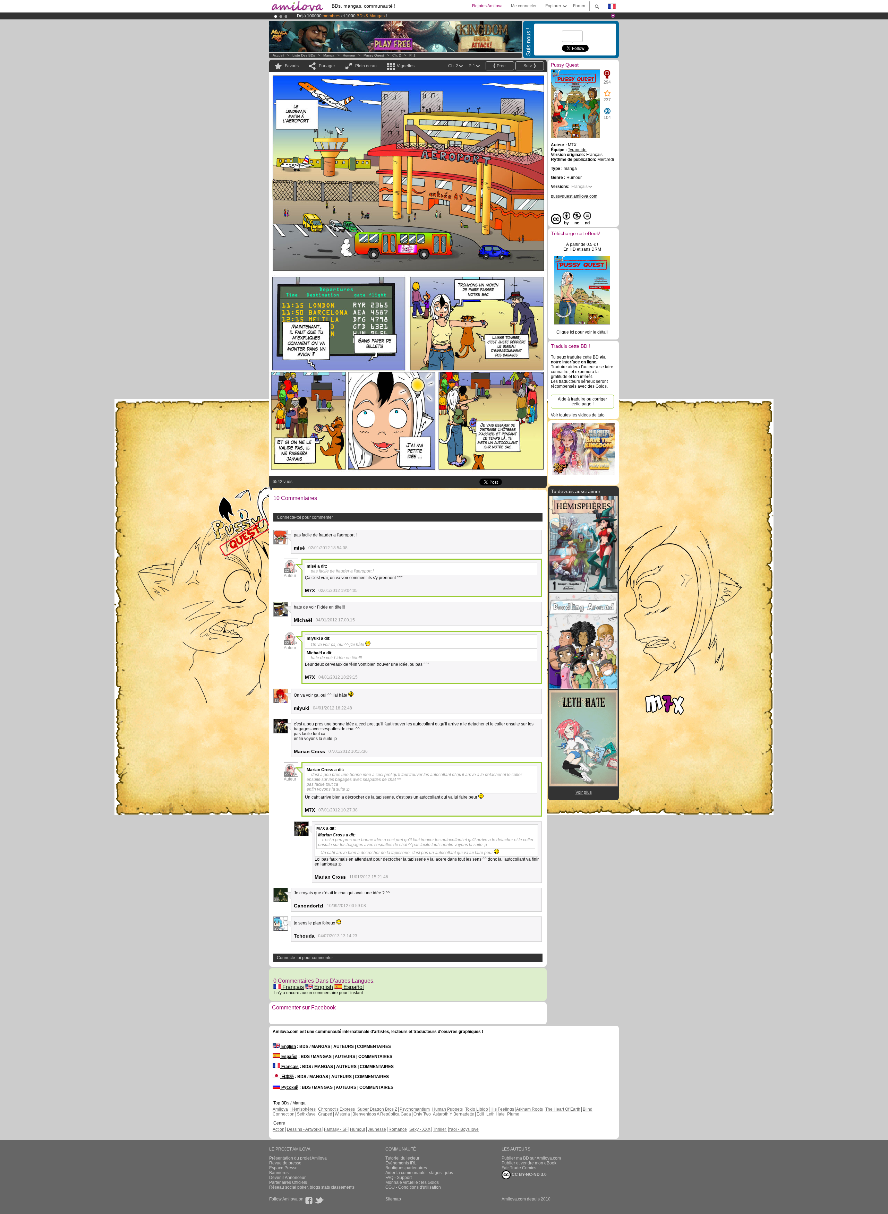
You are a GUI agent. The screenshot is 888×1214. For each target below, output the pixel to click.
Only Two (422, 1114)
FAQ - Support (398, 1177)
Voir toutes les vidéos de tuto (578, 415)
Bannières (279, 1172)
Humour (349, 55)
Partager (327, 65)
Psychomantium (415, 1109)
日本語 (287, 1076)
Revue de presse (285, 1163)
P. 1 (412, 55)
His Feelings (502, 1109)
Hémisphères (303, 1109)
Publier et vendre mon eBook (529, 1163)
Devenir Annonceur (287, 1177)
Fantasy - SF (336, 1129)
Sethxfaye (306, 1114)
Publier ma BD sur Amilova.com (531, 1158)
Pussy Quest (374, 55)
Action (278, 1129)
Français (292, 987)
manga (328, 55)
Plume (513, 1114)
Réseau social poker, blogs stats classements (312, 1187)
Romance (397, 1129)
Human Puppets (447, 1109)
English (323, 987)
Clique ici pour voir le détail (582, 332)
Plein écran (366, 65)
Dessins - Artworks (304, 1129)
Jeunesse (377, 1129)
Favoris (292, 65)
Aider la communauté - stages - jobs (419, 1172)
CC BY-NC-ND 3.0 (529, 1174)
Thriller (440, 1129)
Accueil (278, 55)
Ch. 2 (396, 55)
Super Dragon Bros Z (377, 1109)
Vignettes (406, 65)
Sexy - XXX (419, 1129)
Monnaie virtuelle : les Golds (412, 1182)
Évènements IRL (401, 1163)
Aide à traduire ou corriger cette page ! (582, 401)
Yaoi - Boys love (464, 1129)
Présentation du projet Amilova (298, 1158)
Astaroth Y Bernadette (453, 1114)
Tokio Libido (476, 1109)
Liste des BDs (303, 55)
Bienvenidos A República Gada (381, 1114)
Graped (325, 1114)
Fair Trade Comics (519, 1167)
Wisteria (342, 1114)
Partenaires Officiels (288, 1182)
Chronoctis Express (336, 1109)
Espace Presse (283, 1167)
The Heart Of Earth (562, 1109)
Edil (480, 1114)
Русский (289, 1087)
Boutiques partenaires (406, 1167)
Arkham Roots (529, 1109)
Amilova (280, 1109)
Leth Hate (495, 1114)
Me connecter (524, 5)
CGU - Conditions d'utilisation (413, 1187)
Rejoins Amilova (487, 5)
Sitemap (393, 1199)
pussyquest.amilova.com (574, 196)
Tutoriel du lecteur (402, 1158)
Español (353, 987)
